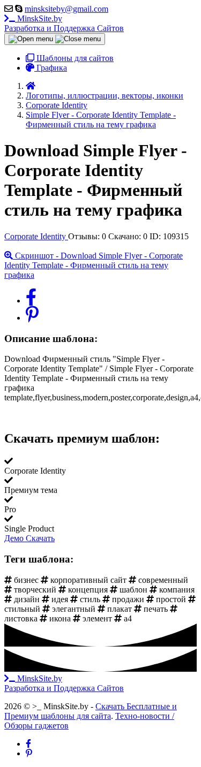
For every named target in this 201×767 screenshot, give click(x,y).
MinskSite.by (64, 23)
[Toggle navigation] (54, 39)
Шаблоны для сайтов (74, 58)
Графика (50, 67)
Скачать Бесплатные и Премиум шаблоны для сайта (90, 711)
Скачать (40, 538)
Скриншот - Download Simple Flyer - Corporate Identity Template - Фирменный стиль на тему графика (93, 265)
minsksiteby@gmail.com (66, 8)
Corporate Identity (36, 236)
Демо (15, 538)
